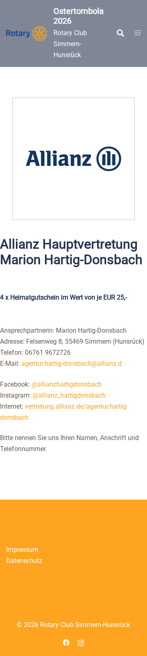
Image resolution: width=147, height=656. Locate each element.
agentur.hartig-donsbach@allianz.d (71, 363)
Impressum (22, 550)
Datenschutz (24, 561)
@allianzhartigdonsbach (66, 384)
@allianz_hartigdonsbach (69, 395)
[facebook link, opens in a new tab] (66, 642)
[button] (120, 33)
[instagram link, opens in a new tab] (81, 642)
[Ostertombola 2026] (26, 33)
